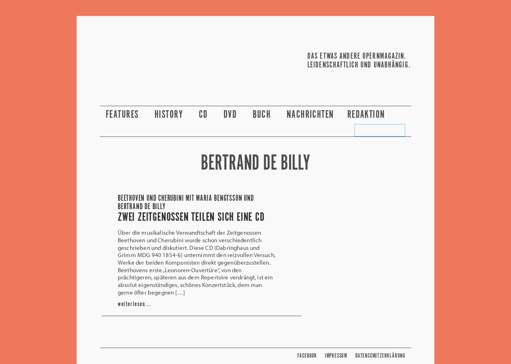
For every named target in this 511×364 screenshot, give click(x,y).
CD (204, 115)
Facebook (307, 356)
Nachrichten (310, 115)
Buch (263, 115)
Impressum (336, 356)
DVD (232, 115)
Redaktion (367, 115)
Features (123, 115)
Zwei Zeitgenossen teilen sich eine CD (191, 217)
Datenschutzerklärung (380, 356)
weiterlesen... (134, 304)
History (170, 115)
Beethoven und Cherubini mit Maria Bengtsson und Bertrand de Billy (186, 203)
